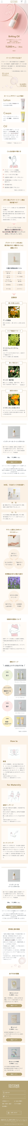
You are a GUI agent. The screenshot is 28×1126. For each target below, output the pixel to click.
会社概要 (4, 1106)
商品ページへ (14, 462)
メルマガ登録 (17, 1103)
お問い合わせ (14, 1112)
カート (7, 1096)
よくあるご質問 (18, 1101)
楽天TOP (7, 1092)
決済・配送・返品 (6, 1103)
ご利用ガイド (5, 1101)
